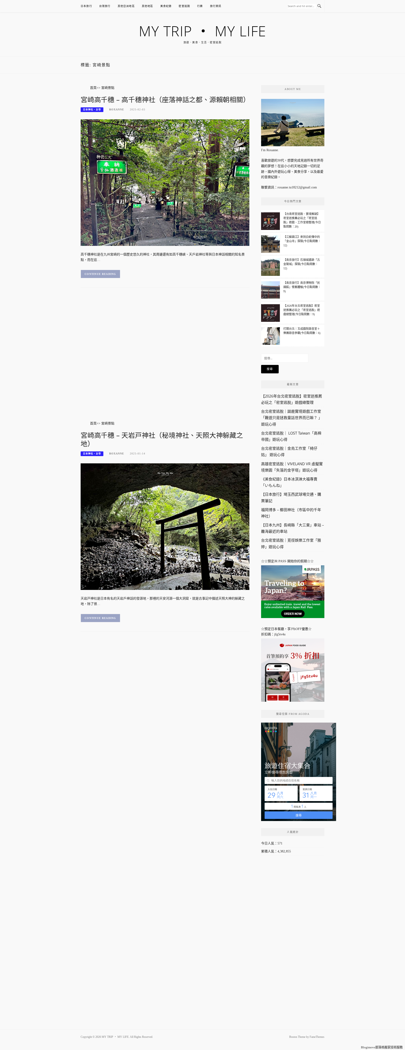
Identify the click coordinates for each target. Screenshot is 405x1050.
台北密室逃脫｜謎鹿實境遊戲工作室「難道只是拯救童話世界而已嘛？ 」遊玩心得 (291, 418)
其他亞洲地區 (126, 6)
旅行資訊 (215, 6)
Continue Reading (100, 274)
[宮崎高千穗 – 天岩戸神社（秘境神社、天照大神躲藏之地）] (165, 526)
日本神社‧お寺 (92, 109)
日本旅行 (86, 6)
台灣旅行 (105, 6)
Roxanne (116, 109)
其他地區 (147, 6)
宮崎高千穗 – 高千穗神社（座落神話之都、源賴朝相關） (165, 99)
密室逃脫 (184, 6)
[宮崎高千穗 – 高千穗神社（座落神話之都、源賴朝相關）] (165, 182)
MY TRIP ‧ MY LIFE (202, 31)
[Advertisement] (165, 359)
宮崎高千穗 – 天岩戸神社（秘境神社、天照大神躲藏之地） (162, 439)
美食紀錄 (166, 6)
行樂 (200, 6)
